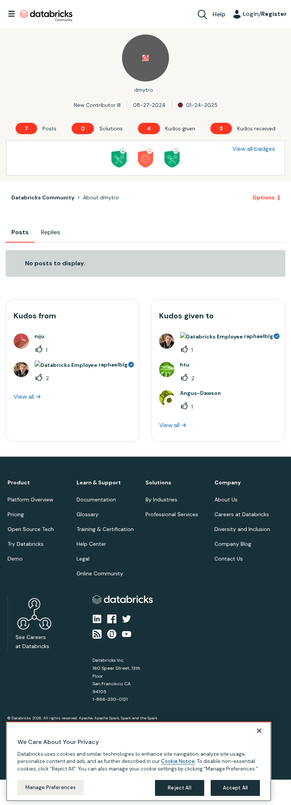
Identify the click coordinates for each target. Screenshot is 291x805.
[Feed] (97, 633)
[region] (138, 761)
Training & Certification (105, 529)
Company (227, 482)
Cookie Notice (178, 761)
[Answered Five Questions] (119, 158)
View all (24, 397)
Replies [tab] (50, 232)
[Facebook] (111, 618)
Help (219, 14)
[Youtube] (126, 633)
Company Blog (232, 543)
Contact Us (228, 558)
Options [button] (263, 197)
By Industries (161, 499)
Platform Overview (30, 499)
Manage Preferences (50, 787)
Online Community (100, 573)
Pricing (16, 514)
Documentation (96, 499)
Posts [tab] (20, 232)
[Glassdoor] (111, 633)
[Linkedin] (97, 618)
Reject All (179, 788)
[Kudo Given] (145, 158)
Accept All (235, 788)
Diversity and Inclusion (242, 529)
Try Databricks (26, 543)
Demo (15, 558)
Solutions (158, 482)
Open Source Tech (31, 529)
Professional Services (172, 514)
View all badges (253, 149)
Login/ (265, 14)
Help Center (91, 543)
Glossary (88, 514)
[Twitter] (126, 618)
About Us (226, 499)
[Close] (259, 730)
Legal (83, 558)
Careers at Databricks (241, 514)
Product (19, 482)
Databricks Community (46, 15)
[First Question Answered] (172, 158)
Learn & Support (99, 482)
